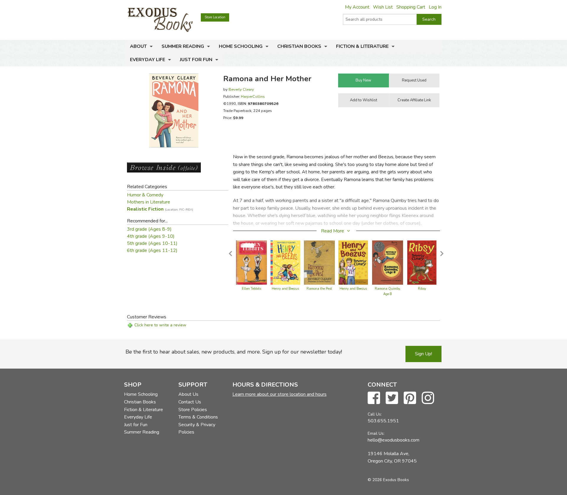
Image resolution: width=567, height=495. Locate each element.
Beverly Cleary (241, 89)
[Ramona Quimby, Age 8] (387, 262)
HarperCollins (253, 96)
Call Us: (375, 414)
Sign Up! (423, 354)
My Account (357, 7)
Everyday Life (147, 59)
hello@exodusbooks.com (393, 440)
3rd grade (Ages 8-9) (149, 229)
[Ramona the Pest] (319, 262)
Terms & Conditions (198, 417)
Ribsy (422, 288)
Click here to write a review (160, 325)
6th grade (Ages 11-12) (152, 250)
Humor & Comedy (145, 195)
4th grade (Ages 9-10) (151, 236)
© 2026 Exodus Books (388, 480)
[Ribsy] (422, 262)
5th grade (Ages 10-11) (152, 243)
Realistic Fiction (160, 209)
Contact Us (189, 402)
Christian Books (299, 46)
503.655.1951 (383, 421)
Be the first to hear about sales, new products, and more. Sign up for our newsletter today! (234, 351)
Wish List (383, 7)
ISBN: (258, 103)
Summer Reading (183, 46)
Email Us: (376, 433)
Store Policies (192, 409)
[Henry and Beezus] (285, 262)
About (138, 46)
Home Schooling (241, 46)
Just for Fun (196, 59)
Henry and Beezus (285, 288)
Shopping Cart (410, 7)
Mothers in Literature (148, 202)
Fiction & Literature (362, 46)
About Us (188, 394)
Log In (435, 7)
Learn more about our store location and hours (279, 394)
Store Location (215, 17)
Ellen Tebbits (251, 288)
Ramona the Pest (319, 288)
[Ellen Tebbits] (251, 262)
